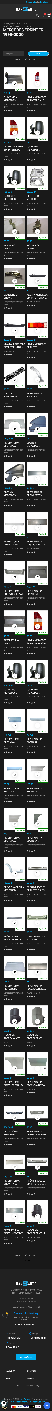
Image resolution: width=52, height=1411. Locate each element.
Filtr (38, 53)
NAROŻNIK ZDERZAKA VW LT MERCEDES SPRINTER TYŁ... (36, 1232)
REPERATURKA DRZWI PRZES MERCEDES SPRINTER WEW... (13, 543)
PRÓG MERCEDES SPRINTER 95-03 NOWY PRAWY (36, 1182)
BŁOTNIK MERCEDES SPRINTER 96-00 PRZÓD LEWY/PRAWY (13, 494)
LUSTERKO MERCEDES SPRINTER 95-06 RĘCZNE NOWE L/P (37, 691)
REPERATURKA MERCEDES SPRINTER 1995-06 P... (14, 987)
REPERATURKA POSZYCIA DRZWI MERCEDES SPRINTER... (36, 543)
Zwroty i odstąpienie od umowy (26, 1385)
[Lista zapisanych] (43, 15)
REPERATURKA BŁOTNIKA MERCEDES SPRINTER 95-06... (14, 740)
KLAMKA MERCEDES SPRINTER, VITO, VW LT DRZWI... (37, 296)
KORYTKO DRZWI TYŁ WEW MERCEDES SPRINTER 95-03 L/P (36, 938)
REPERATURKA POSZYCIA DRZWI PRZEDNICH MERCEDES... (36, 1083)
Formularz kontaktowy (24, 1324)
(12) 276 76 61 (13, 1337)
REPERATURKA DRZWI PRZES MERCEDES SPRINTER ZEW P (36, 494)
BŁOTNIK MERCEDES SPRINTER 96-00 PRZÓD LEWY (36, 444)
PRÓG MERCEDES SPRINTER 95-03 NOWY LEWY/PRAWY (36, 889)
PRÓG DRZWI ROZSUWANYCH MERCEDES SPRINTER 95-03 (13, 938)
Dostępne (14, 53)
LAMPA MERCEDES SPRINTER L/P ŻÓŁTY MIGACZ (13, 148)
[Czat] (46, 1405)
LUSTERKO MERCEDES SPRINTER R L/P (12, 197)
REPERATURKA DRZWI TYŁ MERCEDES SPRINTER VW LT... (13, 1182)
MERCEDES (31, 1089)
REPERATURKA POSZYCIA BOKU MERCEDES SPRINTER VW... (35, 987)
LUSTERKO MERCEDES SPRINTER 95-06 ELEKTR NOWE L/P (13, 691)
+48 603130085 (37, 1337)
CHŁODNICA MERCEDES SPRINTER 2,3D (12, 99)
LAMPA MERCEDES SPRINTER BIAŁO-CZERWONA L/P (36, 99)
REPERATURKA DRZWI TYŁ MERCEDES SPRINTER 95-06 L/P (36, 592)
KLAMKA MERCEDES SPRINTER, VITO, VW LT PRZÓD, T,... (14, 346)
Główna (6, 1042)
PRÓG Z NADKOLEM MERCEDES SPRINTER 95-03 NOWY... (14, 889)
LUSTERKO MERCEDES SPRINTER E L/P (35, 148)
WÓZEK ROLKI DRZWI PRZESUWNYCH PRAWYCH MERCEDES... (12, 247)
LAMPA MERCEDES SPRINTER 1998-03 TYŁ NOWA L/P (37, 642)
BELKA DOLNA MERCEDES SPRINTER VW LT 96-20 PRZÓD (12, 1133)
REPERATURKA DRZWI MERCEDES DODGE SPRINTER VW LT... (13, 1232)
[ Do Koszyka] (14, 83)
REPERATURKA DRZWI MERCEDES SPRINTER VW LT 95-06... (36, 1133)
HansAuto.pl (25, 1399)
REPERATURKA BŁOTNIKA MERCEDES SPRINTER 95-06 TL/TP (13, 444)
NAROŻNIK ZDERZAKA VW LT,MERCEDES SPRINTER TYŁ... (12, 1037)
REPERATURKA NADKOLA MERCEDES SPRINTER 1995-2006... (35, 395)
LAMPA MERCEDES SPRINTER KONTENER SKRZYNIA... (36, 346)
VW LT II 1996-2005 (33, 302)
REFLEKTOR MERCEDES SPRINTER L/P (34, 197)
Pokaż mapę (27, 1357)
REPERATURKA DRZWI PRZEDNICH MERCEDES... (14, 1083)
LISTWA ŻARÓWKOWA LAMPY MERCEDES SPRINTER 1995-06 (14, 395)
